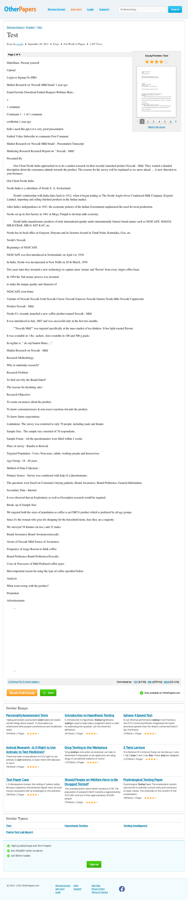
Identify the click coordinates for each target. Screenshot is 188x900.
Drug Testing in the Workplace (86, 747)
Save (51, 692)
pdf (150, 682)
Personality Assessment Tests (27, 715)
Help (75, 885)
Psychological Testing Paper (143, 780)
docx (166, 682)
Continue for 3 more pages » (23, 681)
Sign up (94, 864)
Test (8, 825)
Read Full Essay (22, 692)
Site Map (95, 885)
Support (104, 9)
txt (135, 682)
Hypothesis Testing (76, 825)
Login (90, 9)
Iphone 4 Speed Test (137, 715)
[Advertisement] (94, 639)
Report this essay (156, 127)
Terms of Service (99, 892)
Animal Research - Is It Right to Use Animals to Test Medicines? (31, 749)
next (176, 121)
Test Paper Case (17, 780)
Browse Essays (56, 9)
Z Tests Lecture (134, 747)
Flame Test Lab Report (19, 832)
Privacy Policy (98, 888)
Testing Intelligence (135, 825)
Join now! (76, 9)
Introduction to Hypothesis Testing (89, 715)
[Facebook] (122, 891)
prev (137, 121)
